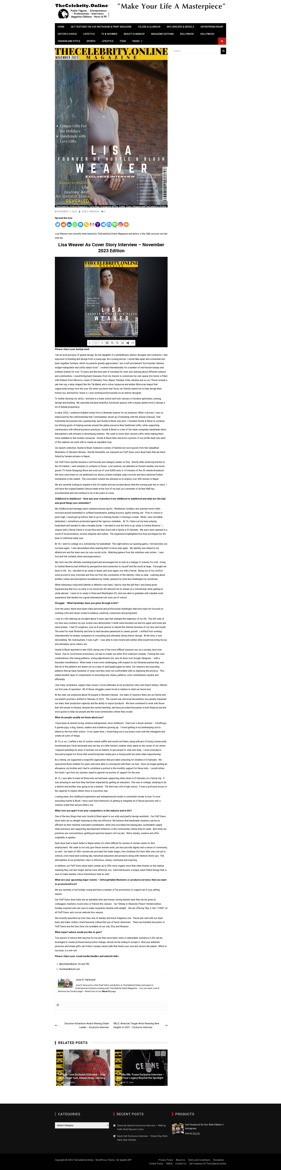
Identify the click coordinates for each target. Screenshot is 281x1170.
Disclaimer (218, 1160)
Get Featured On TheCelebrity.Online (207, 1163)
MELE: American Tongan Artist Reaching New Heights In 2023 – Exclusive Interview (136, 1025)
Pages (136, 41)
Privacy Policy (165, 1160)
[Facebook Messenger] (80, 224)
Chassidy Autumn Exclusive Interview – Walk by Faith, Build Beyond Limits (141, 1127)
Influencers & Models (180, 26)
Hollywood (207, 34)
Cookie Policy (156, 1163)
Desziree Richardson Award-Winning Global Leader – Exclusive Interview (86, 1025)
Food (123, 41)
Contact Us (180, 1163)
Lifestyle (89, 34)
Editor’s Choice (67, 34)
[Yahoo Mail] (97, 224)
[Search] (223, 51)
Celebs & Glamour (149, 26)
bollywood (187, 34)
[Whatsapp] (74, 224)
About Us (106, 991)
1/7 (96, 343)
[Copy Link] (86, 224)
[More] (126, 224)
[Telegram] (103, 224)
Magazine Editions (162, 34)
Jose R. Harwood (90, 211)
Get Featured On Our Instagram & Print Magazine (101, 26)
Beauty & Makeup (134, 34)
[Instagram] (120, 224)
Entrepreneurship (212, 26)
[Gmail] (92, 224)
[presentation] (157, 1053)
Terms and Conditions (199, 1160)
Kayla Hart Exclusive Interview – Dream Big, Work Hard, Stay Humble (142, 1138)
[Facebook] (109, 224)
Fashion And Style (69, 41)
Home (61, 26)
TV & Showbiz (109, 34)
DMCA (169, 1163)
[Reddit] (63, 224)
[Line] (114, 224)
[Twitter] (57, 224)
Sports (91, 41)
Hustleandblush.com (69, 969)
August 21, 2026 (66, 1082)
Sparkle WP (126, 1160)
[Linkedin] (69, 224)
